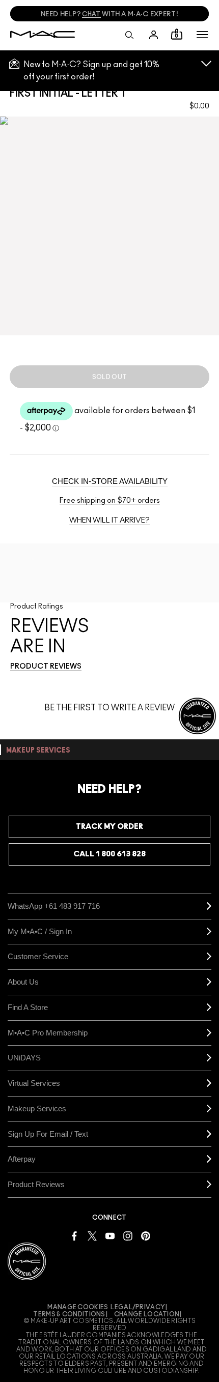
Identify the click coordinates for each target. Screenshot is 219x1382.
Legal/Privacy (138, 1307)
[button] (202, 34)
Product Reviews (36, 1184)
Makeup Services (37, 1108)
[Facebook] (74, 1235)
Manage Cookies (77, 1307)
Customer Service (38, 956)
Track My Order (109, 826)
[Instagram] (127, 1235)
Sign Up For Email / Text (48, 1134)
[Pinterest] (145, 1235)
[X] (92, 1235)
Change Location (147, 1314)
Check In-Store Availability (110, 481)
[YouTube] (110, 1235)
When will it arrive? (109, 520)
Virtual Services (34, 1083)
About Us (23, 981)
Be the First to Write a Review (109, 708)
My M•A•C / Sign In (40, 931)
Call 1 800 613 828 (109, 854)
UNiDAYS (24, 1057)
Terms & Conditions (69, 1314)
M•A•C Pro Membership (48, 1032)
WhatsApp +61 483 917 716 (54, 906)
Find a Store (28, 1007)
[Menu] (202, 34)
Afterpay (22, 1159)
